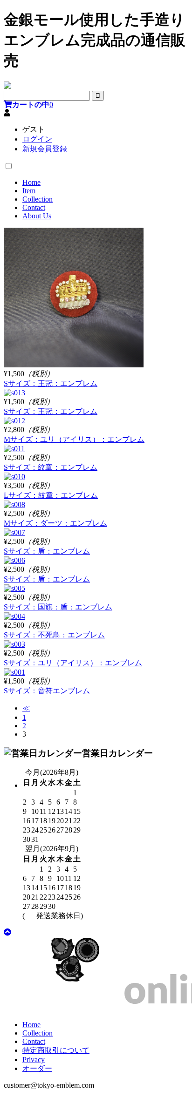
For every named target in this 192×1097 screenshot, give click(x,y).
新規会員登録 (44, 149)
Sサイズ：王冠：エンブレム (50, 383)
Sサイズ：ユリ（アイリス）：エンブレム (73, 663)
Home (31, 182)
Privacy (33, 1059)
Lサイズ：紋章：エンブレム (51, 495)
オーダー (37, 1068)
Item (28, 191)
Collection (37, 199)
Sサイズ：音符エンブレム (47, 691)
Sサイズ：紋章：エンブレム (50, 467)
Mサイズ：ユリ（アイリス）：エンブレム (74, 439)
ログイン (37, 139)
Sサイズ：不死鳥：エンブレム (54, 635)
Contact (33, 207)
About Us (36, 216)
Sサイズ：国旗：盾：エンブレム (58, 607)
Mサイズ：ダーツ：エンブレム (55, 523)
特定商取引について (55, 1050)
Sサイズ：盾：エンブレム (47, 551)
